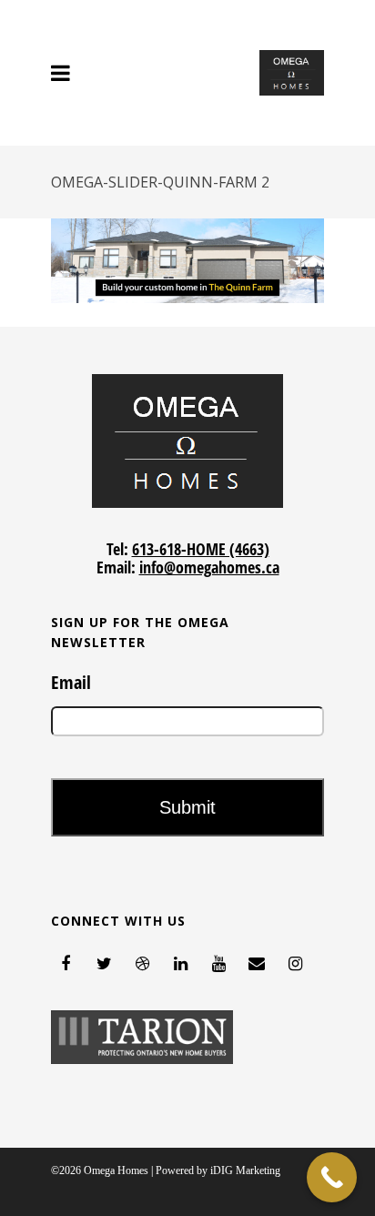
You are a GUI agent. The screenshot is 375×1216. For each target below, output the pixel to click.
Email (71, 682)
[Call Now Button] (332, 1177)
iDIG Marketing (245, 1170)
